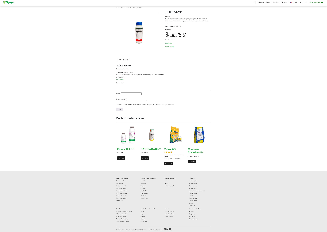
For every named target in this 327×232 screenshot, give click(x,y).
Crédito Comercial (169, 186)
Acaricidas (143, 188)
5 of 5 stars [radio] (123, 79)
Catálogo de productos (263, 2)
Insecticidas (133, 8)
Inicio (117, 8)
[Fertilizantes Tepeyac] (9, 2)
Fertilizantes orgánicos (121, 191)
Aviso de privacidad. (155, 229)
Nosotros (275, 2)
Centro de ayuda (193, 198)
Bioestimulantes (193, 219)
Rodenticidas (144, 196)
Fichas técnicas (119, 201)
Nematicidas (144, 191)
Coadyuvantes (144, 193)
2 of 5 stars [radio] (118, 79)
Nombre (118, 94)
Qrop (142, 214)
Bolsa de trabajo (193, 193)
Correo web (192, 206)
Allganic (143, 219)
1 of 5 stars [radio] (117, 79)
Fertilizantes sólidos (121, 181)
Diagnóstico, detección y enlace (124, 211)
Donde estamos (193, 186)
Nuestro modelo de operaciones (197, 191)
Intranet (191, 203)
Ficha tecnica (168, 43)
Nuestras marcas (193, 188)
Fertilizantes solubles (121, 186)
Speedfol (143, 216)
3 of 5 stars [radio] (120, 79)
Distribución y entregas (122, 219)
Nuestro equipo (193, 181)
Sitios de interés (193, 201)
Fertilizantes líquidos (121, 188)
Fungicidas (143, 186)
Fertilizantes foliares (121, 198)
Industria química (169, 211)
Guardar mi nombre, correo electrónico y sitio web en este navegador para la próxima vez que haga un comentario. (146, 104)
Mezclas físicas (119, 183)
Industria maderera (169, 214)
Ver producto (121, 158)
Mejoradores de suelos (121, 193)
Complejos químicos (121, 196)
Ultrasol (142, 211)
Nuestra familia (193, 183)
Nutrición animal (169, 216)
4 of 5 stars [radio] (122, 79)
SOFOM (167, 183)
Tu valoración (120, 83)
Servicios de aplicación (121, 216)
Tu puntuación (120, 77)
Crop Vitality (144, 221)
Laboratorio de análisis (121, 214)
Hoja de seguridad (169, 47)
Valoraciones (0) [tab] (123, 60)
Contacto (284, 2)
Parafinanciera (168, 181)
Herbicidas (143, 183)
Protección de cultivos (125, 8)
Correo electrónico (121, 99)
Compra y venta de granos (122, 221)
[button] (158, 12)
